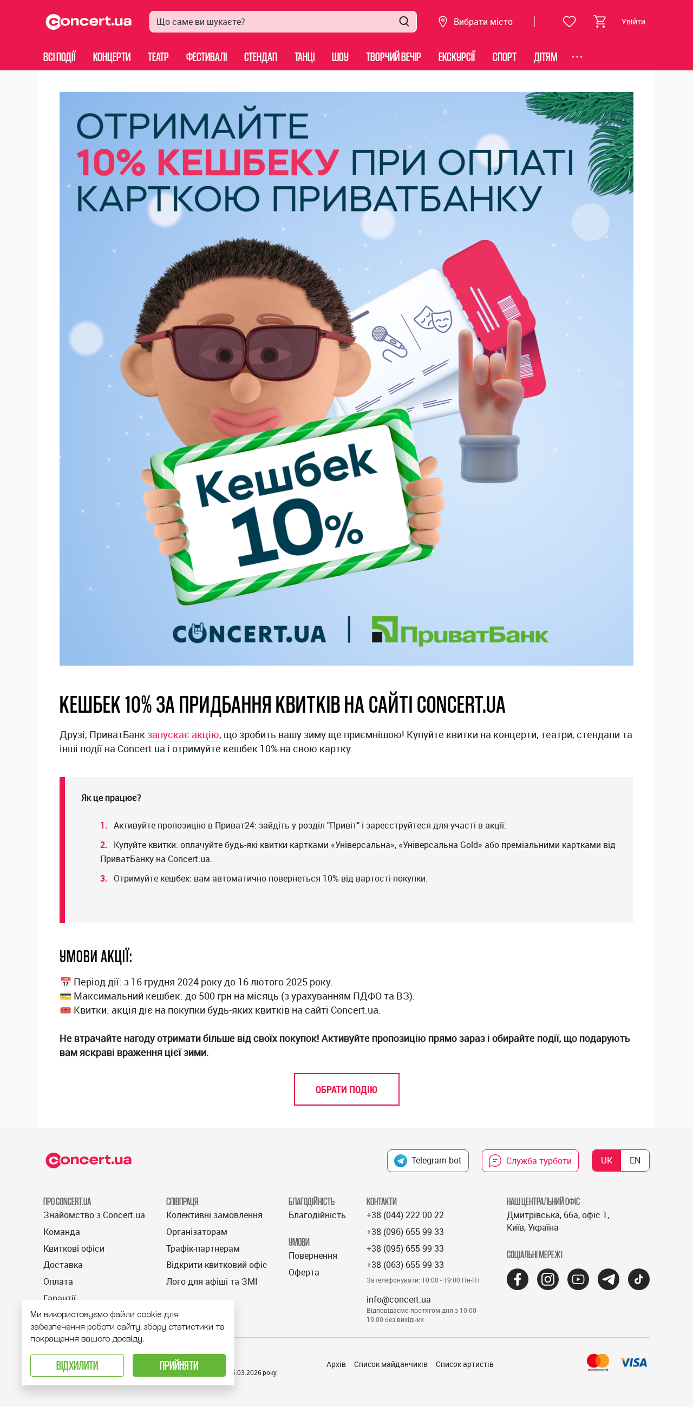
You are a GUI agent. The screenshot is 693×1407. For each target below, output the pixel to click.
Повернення (313, 1255)
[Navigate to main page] (88, 21)
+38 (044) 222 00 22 (405, 1215)
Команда (61, 1232)
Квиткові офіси (73, 1248)
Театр (158, 56)
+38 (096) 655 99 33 (405, 1232)
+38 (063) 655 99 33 (405, 1265)
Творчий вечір (393, 56)
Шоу (340, 56)
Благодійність (317, 1215)
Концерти (111, 56)
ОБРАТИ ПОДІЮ (347, 1089)
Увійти (633, 21)
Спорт (505, 56)
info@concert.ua (399, 1299)
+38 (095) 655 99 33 (405, 1248)
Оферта (304, 1272)
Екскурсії (457, 56)
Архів (336, 1364)
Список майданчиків (391, 1364)
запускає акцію (183, 734)
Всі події (59, 56)
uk (606, 1160)
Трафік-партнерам (203, 1248)
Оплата (58, 1281)
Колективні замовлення (214, 1215)
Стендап (260, 56)
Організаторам (196, 1232)
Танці (305, 56)
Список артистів (465, 1364)
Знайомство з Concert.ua (94, 1215)
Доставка (63, 1265)
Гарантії (59, 1298)
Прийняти (179, 1365)
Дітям (546, 56)
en (635, 1160)
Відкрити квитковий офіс (216, 1265)
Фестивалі (206, 56)
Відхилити (77, 1365)
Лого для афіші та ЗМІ (212, 1281)
